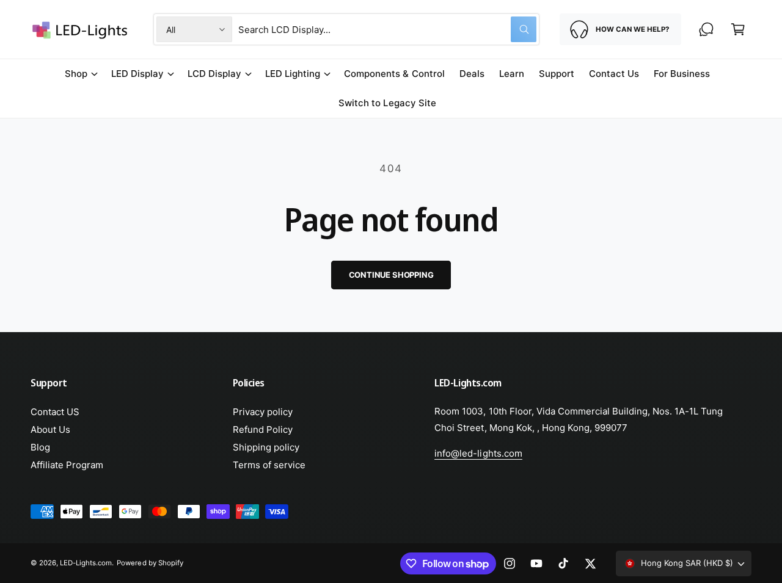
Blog (40, 447)
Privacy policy (263, 412)
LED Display (137, 73)
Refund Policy (263, 429)
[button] (738, 29)
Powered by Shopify (150, 563)
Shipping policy (266, 447)
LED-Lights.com (86, 563)
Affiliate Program (67, 465)
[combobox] (387, 29)
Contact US (55, 412)
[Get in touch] (706, 29)
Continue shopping (391, 275)
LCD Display (214, 73)
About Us (50, 429)
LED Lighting (292, 73)
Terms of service (269, 465)
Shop (76, 73)
